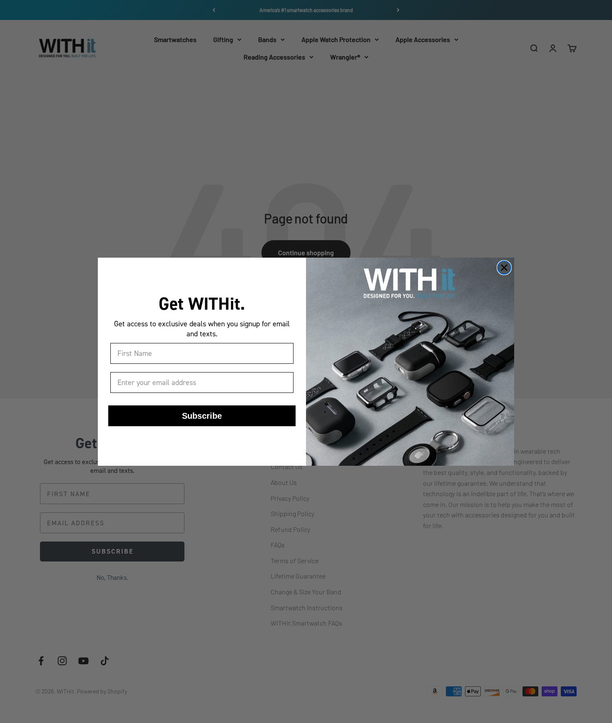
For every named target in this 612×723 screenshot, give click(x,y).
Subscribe (202, 415)
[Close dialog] (504, 267)
